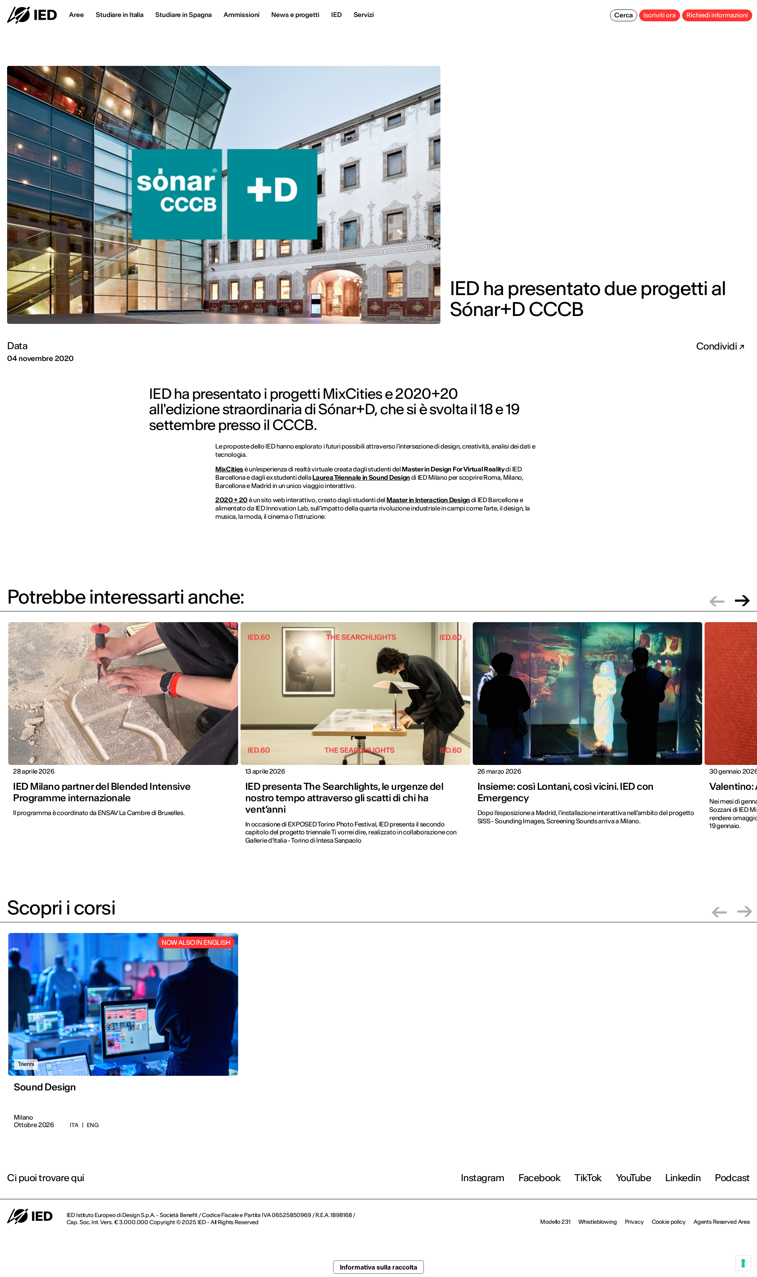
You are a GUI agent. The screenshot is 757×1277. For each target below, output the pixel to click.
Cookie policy (669, 1221)
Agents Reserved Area (722, 1221)
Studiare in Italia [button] (120, 15)
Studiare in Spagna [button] (183, 15)
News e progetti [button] (295, 15)
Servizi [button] (364, 15)
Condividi (717, 346)
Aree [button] (76, 15)
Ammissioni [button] (241, 15)
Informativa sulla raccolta (378, 1267)
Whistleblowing (597, 1221)
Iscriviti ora (659, 15)
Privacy (634, 1221)
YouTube (633, 1178)
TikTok (587, 1178)
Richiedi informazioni (717, 15)
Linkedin (683, 1178)
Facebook (539, 1178)
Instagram (483, 1178)
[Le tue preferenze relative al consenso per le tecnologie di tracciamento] (743, 1263)
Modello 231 (555, 1221)
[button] (716, 600)
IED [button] (336, 15)
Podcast (732, 1178)
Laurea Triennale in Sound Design (361, 477)
